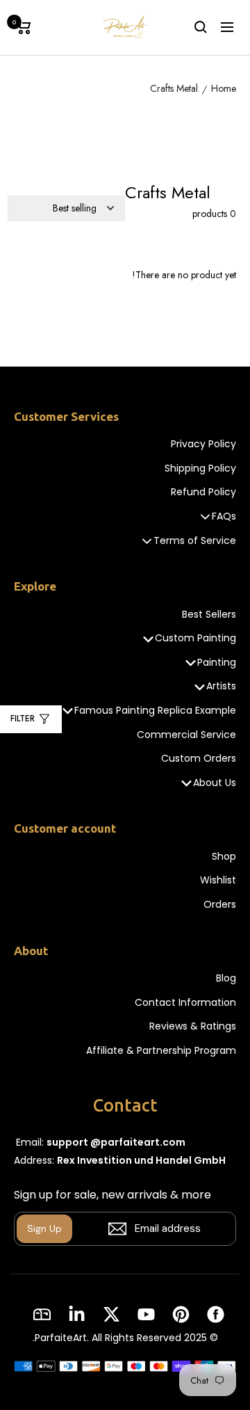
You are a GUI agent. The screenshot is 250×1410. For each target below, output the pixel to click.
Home (223, 89)
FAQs (224, 516)
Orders (219, 904)
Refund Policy (203, 492)
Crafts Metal (174, 89)
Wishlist (218, 880)
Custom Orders (198, 758)
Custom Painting (195, 638)
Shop (224, 856)
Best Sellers (209, 614)
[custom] (215, 1314)
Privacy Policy (203, 444)
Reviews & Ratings (192, 1026)
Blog (226, 978)
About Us (214, 783)
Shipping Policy (200, 468)
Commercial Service (186, 735)
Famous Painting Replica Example (155, 710)
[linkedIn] (76, 1314)
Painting (216, 662)
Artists (221, 686)
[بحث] (200, 27)
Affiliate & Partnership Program (161, 1050)
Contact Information (185, 1002)
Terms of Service (194, 540)
